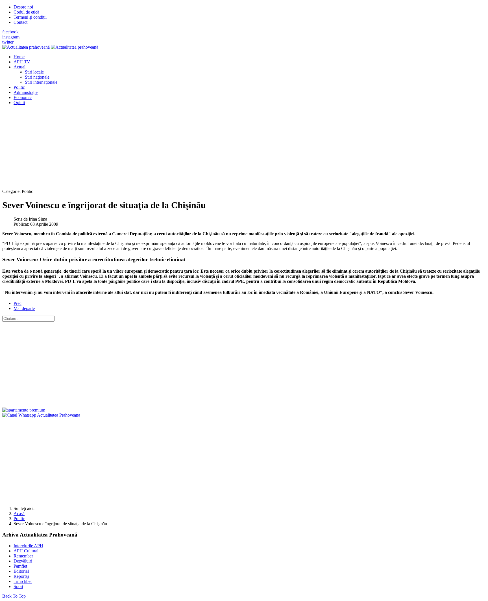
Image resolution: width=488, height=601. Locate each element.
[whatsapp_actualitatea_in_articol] (41, 415)
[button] (19, 66)
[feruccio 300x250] (23, 410)
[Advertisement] (171, 149)
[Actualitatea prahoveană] (50, 47)
